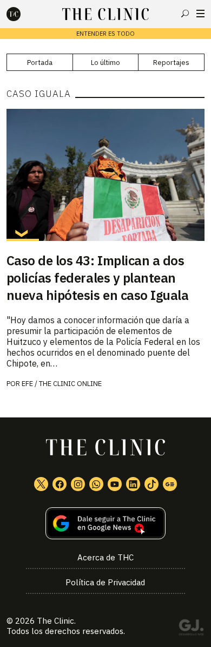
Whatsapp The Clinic (96, 484)
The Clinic (55, 621)
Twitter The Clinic (41, 484)
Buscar (185, 13)
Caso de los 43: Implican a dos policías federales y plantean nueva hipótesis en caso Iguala (97, 278)
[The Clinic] (22, 14)
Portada (39, 62)
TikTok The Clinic (151, 484)
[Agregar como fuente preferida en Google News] (105, 523)
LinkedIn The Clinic (133, 484)
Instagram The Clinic (78, 484)
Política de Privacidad (105, 582)
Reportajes (171, 62)
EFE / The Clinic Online (62, 383)
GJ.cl (191, 629)
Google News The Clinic (170, 484)
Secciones (200, 13)
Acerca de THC (105, 557)
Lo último (105, 62)
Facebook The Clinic (59, 484)
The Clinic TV (115, 484)
